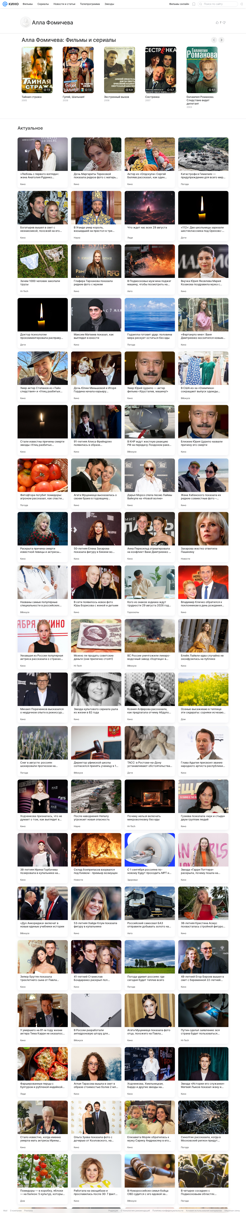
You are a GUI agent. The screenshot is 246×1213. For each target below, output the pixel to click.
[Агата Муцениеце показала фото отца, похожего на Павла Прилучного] (150, 1019)
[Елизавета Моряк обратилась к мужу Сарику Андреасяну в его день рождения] (150, 1126)
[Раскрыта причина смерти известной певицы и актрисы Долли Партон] (43, 537)
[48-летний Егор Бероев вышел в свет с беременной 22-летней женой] (203, 965)
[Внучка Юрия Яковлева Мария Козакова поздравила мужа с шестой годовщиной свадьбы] (203, 269)
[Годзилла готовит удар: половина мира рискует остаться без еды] (150, 323)
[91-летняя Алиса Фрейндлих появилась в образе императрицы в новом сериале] (96, 430)
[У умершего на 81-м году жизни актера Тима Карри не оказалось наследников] (43, 1019)
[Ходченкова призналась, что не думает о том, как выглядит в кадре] (43, 805)
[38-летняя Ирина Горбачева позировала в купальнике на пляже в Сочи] (43, 858)
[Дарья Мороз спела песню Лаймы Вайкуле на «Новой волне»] (150, 484)
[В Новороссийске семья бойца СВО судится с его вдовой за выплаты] (150, 1179)
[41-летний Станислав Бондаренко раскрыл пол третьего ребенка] (96, 965)
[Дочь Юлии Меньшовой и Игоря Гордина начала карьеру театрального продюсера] (96, 376)
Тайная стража (32, 96)
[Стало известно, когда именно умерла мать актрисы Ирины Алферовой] (43, 1126)
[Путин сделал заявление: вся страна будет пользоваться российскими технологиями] (203, 1019)
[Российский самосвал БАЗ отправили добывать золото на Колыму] (150, 912)
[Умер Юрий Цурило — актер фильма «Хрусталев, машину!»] (150, 376)
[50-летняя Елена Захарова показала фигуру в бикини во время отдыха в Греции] (96, 537)
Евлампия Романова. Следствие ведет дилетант (200, 100)
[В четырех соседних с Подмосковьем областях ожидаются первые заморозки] (203, 1179)
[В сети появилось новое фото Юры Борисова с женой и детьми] (96, 591)
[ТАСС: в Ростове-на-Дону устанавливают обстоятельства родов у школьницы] (150, 751)
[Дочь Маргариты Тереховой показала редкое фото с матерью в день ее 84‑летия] (96, 162)
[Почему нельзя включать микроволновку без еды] (150, 805)
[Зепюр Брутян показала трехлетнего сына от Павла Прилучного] (43, 965)
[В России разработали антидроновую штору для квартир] (96, 1019)
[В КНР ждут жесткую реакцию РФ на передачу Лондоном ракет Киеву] (150, 430)
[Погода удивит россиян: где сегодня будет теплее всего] (150, 965)
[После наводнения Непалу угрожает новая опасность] (96, 805)
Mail (5, 1210)
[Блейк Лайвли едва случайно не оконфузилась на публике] (203, 644)
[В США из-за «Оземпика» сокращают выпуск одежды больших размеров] (203, 376)
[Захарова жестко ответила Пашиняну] (203, 537)
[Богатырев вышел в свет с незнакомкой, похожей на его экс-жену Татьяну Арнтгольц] (43, 216)
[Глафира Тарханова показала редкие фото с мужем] (96, 269)
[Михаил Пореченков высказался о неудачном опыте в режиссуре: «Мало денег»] (43, 698)
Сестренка (152, 96)
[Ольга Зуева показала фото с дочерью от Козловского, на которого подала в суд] (96, 1126)
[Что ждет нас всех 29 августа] (150, 216)
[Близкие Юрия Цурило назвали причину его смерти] (203, 430)
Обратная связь (232, 1210)
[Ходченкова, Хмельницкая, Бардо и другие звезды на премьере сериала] (150, 1072)
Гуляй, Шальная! (74, 96)
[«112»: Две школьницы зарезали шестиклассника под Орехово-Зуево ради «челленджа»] (203, 216)
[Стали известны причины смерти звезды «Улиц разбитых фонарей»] (43, 430)
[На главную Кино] (13, 4)
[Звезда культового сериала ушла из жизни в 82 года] (96, 698)
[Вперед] (221, 40)
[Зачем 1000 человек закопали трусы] (43, 269)
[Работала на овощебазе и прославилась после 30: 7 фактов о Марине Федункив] (96, 1179)
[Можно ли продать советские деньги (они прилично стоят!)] (96, 644)
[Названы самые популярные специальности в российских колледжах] (43, 591)
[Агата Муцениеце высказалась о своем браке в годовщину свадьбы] (96, 484)
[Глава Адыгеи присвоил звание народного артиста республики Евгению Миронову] (203, 751)
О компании (16, 1210)
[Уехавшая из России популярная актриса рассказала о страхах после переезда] (43, 644)
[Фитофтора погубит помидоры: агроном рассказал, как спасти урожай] (43, 484)
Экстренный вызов (116, 96)
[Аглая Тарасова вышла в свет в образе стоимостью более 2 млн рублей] (96, 1072)
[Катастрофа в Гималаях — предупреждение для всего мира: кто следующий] (203, 162)
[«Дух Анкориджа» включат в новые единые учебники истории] (43, 912)
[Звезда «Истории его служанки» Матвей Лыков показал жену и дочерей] (203, 1072)
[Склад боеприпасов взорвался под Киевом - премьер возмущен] (96, 858)
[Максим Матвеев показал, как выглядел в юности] (96, 323)
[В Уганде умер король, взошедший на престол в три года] (96, 216)
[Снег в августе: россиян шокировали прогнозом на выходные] (43, 751)
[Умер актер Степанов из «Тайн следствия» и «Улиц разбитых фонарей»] (43, 376)
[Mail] (5, 4)
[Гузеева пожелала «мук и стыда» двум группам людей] (203, 805)
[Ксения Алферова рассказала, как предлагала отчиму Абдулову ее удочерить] (150, 698)
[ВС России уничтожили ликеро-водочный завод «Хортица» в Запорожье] (150, 644)
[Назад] (214, 40)
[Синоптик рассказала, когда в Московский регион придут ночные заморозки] (203, 1126)
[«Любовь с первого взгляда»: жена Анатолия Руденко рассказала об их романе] (43, 162)
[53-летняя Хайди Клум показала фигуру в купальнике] (96, 912)
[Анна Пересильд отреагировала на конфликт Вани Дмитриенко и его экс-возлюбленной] (150, 537)
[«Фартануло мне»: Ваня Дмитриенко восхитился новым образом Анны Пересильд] (203, 323)
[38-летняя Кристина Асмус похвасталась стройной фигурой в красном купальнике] (203, 912)
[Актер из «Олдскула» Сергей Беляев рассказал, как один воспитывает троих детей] (150, 162)
